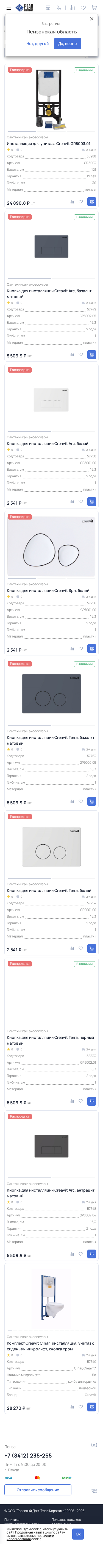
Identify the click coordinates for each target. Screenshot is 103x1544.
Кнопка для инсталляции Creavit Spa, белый (48, 590)
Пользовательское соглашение (66, 1521)
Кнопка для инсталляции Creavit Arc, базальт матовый (49, 293)
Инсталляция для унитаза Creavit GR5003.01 (48, 143)
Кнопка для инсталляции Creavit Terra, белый (49, 890)
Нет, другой (37, 43)
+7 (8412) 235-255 (28, 1455)
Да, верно (67, 43)
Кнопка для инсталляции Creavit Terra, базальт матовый (50, 740)
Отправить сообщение (38, 1489)
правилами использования (30, 1537)
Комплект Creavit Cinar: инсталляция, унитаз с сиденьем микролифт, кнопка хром (50, 1345)
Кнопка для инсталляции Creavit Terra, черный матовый (50, 1040)
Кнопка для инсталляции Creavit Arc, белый (47, 443)
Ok (78, 1534)
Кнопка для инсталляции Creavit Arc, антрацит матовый (50, 1192)
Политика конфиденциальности (21, 1521)
